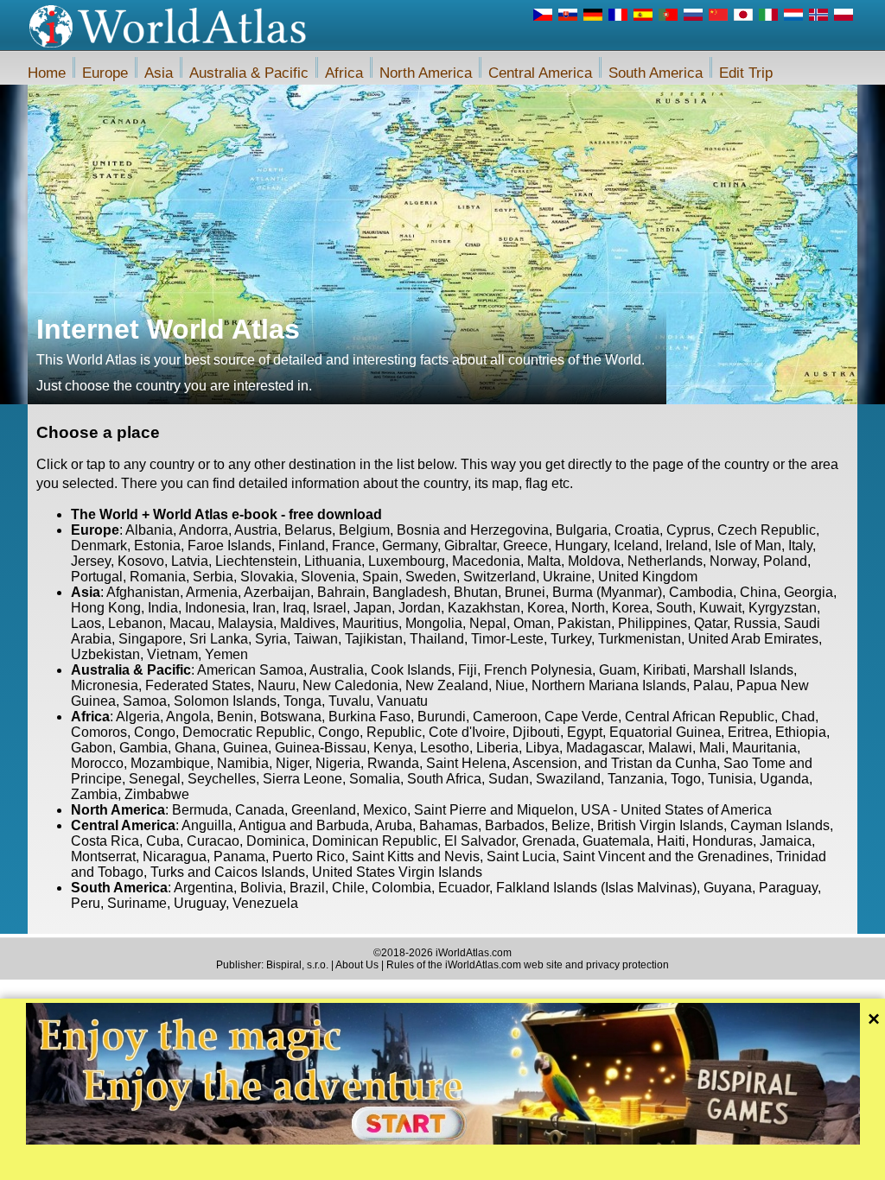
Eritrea (748, 732)
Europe (105, 73)
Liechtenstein (256, 561)
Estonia (157, 545)
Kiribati (664, 670)
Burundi (441, 716)
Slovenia (328, 576)
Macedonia (486, 561)
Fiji (467, 670)
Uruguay (200, 903)
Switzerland (499, 576)
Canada (259, 810)
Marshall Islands (743, 670)
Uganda (784, 778)
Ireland (686, 545)
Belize (570, 825)
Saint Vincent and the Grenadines (666, 856)
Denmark (99, 545)
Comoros (99, 732)
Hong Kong (106, 607)
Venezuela (265, 903)
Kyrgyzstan (782, 607)
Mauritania (764, 747)
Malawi (670, 747)
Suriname (137, 903)
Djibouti (536, 732)
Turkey (571, 638)
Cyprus (688, 530)
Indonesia (215, 607)
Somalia (374, 778)
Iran (264, 607)
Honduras (722, 841)
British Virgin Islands (660, 825)
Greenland (323, 810)
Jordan (419, 607)
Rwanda (393, 763)
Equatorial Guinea (665, 732)
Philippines (652, 623)
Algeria (138, 716)
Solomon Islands (225, 701)
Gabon (91, 747)
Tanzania (636, 778)
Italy (800, 545)
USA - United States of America (676, 810)
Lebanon (135, 623)
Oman (532, 623)
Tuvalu (349, 701)
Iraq (294, 607)
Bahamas (448, 825)
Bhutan (476, 592)
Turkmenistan (639, 638)
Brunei (525, 592)
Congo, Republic (370, 732)
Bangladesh (409, 592)
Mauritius (370, 623)
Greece (525, 545)
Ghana (195, 747)
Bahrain (341, 592)
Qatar (710, 623)
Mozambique (170, 763)
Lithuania (332, 561)
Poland (785, 561)
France (353, 545)
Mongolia (433, 623)
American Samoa (250, 670)
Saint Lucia (521, 856)
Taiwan (316, 638)
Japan (372, 607)
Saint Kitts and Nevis (416, 856)
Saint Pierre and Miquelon (494, 810)
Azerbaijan (277, 592)
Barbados (514, 825)
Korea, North (566, 607)
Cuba (163, 841)
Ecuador (463, 887)
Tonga (302, 701)
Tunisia (730, 778)
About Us (357, 965)
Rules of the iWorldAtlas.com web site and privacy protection (527, 965)
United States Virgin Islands (397, 872)
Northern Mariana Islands (609, 685)
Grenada (549, 841)
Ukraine (567, 576)
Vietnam (172, 654)
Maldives (307, 623)
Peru (85, 903)
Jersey (91, 561)
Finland (301, 545)
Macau (190, 623)
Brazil (307, 887)
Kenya (393, 747)
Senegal (155, 778)
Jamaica (786, 841)
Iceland (636, 545)
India (163, 607)
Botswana (291, 716)
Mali (712, 747)
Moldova (594, 561)
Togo (686, 778)
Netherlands (665, 561)
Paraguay (788, 887)
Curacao (213, 841)
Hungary (581, 545)
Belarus (308, 530)
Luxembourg (406, 561)
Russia (755, 623)
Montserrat (103, 856)
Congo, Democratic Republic (222, 732)
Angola (188, 716)
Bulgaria (582, 530)
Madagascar (603, 747)
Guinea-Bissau (320, 747)
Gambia (143, 747)
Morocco (97, 763)
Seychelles (222, 778)
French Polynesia (538, 670)
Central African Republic (699, 716)
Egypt (584, 732)
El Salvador (479, 841)
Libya (542, 747)
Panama (239, 856)
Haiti (671, 841)
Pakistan (584, 623)
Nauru (277, 685)
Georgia (808, 592)
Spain (380, 576)
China (758, 592)
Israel (330, 607)
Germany (409, 545)
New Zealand (446, 685)
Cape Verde (581, 716)
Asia (158, 73)
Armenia (212, 592)
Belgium (364, 530)
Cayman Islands (780, 825)
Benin (235, 716)
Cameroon (505, 716)
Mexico (385, 810)
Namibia (243, 763)
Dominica (275, 841)
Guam (617, 670)
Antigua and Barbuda (304, 825)
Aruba (393, 825)
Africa (344, 73)
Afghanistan (143, 592)
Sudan (508, 778)
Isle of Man (748, 545)
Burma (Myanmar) (607, 592)
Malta (544, 561)
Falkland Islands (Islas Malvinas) (596, 887)
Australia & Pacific (249, 73)
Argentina (203, 887)
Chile (348, 887)
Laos (86, 623)
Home (47, 73)
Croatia (636, 530)
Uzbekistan (105, 654)
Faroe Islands (229, 545)
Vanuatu (402, 701)
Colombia (401, 887)
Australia (336, 670)
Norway (733, 561)
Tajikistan (374, 638)
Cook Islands (411, 670)
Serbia (213, 576)
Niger (292, 763)
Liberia (497, 747)
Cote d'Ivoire (467, 732)
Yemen (226, 654)
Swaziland (568, 778)
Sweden (430, 576)
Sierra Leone (302, 778)
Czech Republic (766, 530)
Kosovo (141, 561)
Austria (255, 530)
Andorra (203, 530)
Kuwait (720, 607)
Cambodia (701, 592)
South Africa (444, 778)
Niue (510, 685)
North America (425, 73)
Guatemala (616, 841)
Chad (798, 716)
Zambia (94, 794)
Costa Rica (105, 841)
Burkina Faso (369, 716)
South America (655, 73)
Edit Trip (746, 73)
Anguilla (206, 825)
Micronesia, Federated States (161, 685)
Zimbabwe (156, 794)
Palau (711, 685)
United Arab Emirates (753, 638)
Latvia (189, 561)
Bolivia (261, 887)
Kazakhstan (484, 607)
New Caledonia (350, 685)
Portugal (97, 576)
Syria (271, 638)
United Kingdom (647, 576)
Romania (158, 576)
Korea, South (652, 607)
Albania (149, 530)
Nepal (487, 623)
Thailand (437, 638)
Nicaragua (175, 856)
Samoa (145, 701)
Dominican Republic (374, 841)
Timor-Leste (507, 638)
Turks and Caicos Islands (227, 872)
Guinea (245, 747)
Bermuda (200, 810)
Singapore (150, 638)
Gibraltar (470, 545)
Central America (540, 73)
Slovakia (267, 576)
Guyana (728, 887)
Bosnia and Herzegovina (473, 530)
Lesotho (444, 747)
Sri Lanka (218, 638)
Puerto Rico (308, 856)
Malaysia (245, 623)
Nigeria (337, 763)
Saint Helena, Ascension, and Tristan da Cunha (571, 763)
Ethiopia (800, 732)
